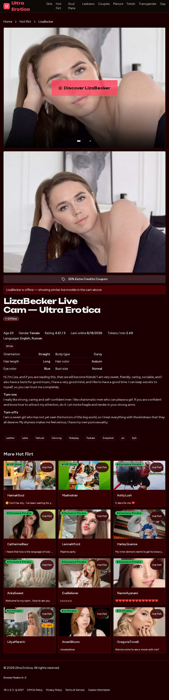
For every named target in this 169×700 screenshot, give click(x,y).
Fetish (131, 4)
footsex (90, 438)
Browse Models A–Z (15, 677)
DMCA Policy (34, 689)
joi (122, 438)
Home (8, 22)
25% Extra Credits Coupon (90, 280)
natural (40, 438)
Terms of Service (74, 689)
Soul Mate (71, 6)
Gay (162, 4)
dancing (57, 438)
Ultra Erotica (17, 6)
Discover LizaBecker (91, 89)
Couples (104, 4)
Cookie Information (99, 689)
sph (134, 438)
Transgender (147, 4)
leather (10, 438)
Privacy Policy (54, 689)
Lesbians (88, 4)
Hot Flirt (58, 6)
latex (25, 438)
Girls (49, 4)
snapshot (108, 438)
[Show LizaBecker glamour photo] (90, 141)
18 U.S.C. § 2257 (14, 689)
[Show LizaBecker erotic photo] (79, 141)
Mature (118, 4)
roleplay (74, 438)
